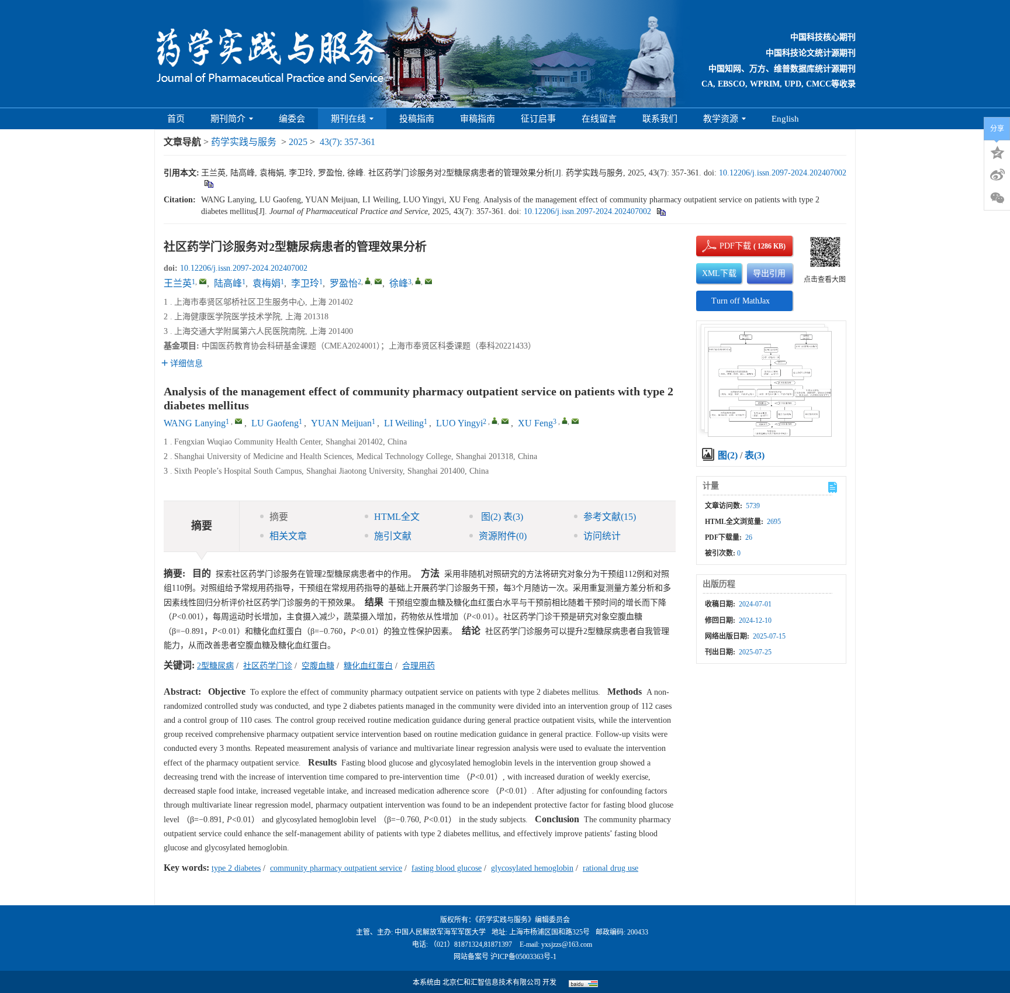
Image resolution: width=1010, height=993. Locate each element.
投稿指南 (416, 118)
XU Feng (535, 423)
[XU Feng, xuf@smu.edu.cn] (565, 420)
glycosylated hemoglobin (532, 868)
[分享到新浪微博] (997, 175)
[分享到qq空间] (997, 151)
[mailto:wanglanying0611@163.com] (203, 281)
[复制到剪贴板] (208, 183)
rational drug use (610, 868)
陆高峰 (228, 283)
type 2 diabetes (236, 868)
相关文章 (288, 536)
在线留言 (599, 118)
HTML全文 (397, 517)
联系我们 (659, 118)
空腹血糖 (318, 665)
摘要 (278, 517)
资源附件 (503, 536)
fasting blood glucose (446, 868)
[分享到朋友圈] (997, 198)
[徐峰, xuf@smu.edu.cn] (418, 280)
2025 (298, 142)
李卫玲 (305, 283)
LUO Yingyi (459, 423)
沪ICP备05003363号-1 (523, 957)
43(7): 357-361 (347, 142)
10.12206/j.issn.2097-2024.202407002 (782, 172)
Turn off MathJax (740, 300)
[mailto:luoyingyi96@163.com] (378, 281)
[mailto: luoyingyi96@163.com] (505, 421)
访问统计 (602, 536)
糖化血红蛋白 (368, 665)
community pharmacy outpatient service (336, 868)
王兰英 (178, 283)
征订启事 (538, 118)
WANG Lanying (195, 423)
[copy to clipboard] (660, 211)
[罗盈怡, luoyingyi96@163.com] (368, 280)
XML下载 (719, 273)
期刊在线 (348, 118)
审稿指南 (477, 118)
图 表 (501, 517)
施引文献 (392, 536)
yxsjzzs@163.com (566, 944)
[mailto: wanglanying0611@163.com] (238, 421)
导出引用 (769, 273)
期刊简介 (227, 118)
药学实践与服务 (243, 142)
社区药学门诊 (267, 665)
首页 (176, 118)
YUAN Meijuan (341, 423)
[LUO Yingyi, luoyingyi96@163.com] (494, 420)
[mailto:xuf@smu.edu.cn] (428, 281)
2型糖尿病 (215, 665)
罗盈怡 (344, 283)
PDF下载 (725, 246)
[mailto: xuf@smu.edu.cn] (575, 421)
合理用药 (418, 665)
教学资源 (720, 118)
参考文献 (609, 517)
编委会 (292, 118)
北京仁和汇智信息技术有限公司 (491, 982)
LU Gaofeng (275, 423)
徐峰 (398, 283)
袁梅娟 (266, 283)
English (785, 118)
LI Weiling (404, 423)
